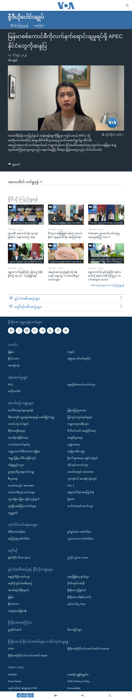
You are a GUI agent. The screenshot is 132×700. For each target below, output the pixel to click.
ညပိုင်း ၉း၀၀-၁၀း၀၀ (77, 557)
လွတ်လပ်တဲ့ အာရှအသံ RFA (22, 688)
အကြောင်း (39, 25)
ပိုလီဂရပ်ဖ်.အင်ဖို (75, 583)
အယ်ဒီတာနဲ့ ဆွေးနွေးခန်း (21, 410)
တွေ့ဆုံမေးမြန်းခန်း (17, 610)
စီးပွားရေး (13, 478)
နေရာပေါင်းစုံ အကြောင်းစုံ (80, 492)
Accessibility (73, 688)
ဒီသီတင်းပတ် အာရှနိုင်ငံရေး (81, 430)
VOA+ (11, 648)
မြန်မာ (11, 351)
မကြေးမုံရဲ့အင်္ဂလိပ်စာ (19, 538)
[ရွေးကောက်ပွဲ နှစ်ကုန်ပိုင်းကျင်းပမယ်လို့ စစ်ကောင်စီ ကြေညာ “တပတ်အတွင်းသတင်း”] (106, 253)
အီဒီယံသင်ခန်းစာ (16, 531)
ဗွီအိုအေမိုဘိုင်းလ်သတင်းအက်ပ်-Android (88, 648)
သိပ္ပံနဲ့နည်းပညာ (16, 465)
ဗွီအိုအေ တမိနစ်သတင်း (79, 597)
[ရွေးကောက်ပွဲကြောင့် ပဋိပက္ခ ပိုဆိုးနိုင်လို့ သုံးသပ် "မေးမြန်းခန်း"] (26, 253)
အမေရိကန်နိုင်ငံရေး (18, 437)
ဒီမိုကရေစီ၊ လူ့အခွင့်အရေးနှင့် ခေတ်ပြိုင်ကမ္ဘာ (31, 417)
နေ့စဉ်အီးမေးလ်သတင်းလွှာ (81, 384)
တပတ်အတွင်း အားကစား (21, 485)
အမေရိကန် (13, 365)
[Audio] (83, 695)
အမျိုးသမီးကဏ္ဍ (76, 451)
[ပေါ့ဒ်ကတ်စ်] (58, 330)
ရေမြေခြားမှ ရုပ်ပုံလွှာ (78, 576)
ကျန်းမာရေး (73, 444)
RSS (10, 384)
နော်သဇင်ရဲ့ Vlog (76, 603)
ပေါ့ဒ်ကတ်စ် (14, 391)
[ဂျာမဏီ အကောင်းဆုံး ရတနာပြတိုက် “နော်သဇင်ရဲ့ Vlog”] (26, 214)
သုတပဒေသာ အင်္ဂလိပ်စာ (80, 538)
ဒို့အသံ (70, 499)
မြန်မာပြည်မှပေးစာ (76, 410)
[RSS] (50, 330)
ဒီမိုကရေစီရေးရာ (16, 430)
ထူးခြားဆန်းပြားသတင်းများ (22, 506)
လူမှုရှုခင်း (13, 512)
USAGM (12, 674)
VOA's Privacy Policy (78, 681)
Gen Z (70, 485)
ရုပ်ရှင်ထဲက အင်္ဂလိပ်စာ (79, 531)
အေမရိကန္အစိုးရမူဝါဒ (78, 674)
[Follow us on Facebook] (11, 330)
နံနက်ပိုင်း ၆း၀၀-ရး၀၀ (19, 557)
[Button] (14, 165)
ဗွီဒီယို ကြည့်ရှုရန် (19, 25)
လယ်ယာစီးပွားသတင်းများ (21, 492)
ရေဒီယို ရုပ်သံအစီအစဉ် (20, 583)
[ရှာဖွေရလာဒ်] (110, 695)
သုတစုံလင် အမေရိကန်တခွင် (82, 478)
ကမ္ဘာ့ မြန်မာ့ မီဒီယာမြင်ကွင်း (22, 458)
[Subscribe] (66, 330)
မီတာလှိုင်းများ (74, 629)
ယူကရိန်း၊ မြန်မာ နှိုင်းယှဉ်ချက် (23, 499)
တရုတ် (71, 351)
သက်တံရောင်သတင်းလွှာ (80, 506)
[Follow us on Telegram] (42, 330)
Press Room (14, 681)
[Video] (56, 695)
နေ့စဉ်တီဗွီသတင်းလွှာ (19, 576)
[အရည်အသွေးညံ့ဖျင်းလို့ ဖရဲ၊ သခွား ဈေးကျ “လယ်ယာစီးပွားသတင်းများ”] (66, 253)
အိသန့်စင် (13, 60)
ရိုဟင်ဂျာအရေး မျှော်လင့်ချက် (82, 458)
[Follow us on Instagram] (34, 330)
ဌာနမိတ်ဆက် (15, 629)
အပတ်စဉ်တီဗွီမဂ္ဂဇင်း (18, 590)
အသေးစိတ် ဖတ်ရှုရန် (24, 182)
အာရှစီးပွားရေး (75, 437)
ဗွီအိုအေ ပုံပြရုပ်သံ (76, 590)
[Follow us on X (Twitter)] (19, 330)
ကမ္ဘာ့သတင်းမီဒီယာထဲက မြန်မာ (24, 451)
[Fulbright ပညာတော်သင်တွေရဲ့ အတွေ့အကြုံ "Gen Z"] (106, 214)
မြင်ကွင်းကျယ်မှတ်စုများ (79, 417)
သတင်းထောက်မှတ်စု (19, 444)
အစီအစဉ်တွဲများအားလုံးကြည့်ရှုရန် (107, 285)
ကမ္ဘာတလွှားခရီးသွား (78, 424)
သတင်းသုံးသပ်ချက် (18, 424)
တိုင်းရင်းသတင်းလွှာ (77, 465)
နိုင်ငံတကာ (13, 358)
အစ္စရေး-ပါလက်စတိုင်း (79, 358)
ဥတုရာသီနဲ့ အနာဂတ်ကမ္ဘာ (21, 471)
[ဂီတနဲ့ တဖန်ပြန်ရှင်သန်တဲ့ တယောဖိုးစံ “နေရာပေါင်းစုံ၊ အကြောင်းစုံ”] (66, 214)
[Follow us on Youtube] (27, 330)
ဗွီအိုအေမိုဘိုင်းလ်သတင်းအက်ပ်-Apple (27, 655)
